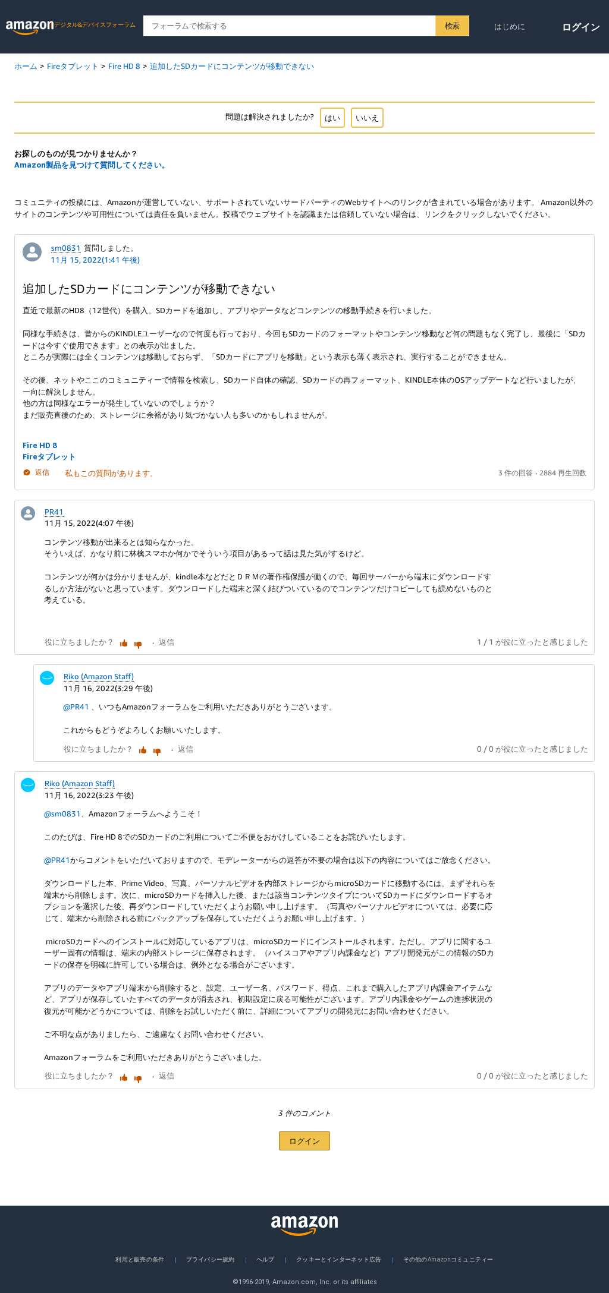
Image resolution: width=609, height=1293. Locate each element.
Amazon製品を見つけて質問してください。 (91, 164)
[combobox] (306, 25)
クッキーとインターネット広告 (338, 1259)
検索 (452, 25)
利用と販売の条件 (139, 1259)
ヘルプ (265, 1259)
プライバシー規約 (210, 1259)
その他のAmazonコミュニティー (448, 1259)
